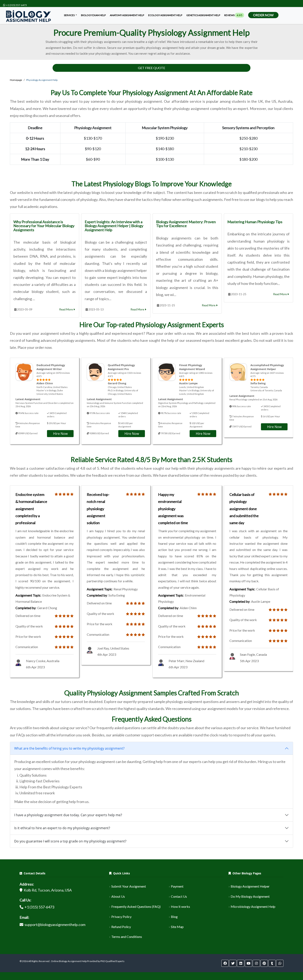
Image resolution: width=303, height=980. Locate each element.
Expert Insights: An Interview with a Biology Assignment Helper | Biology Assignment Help (114, 225)
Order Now (263, 15)
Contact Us (179, 896)
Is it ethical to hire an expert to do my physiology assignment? (62, 828)
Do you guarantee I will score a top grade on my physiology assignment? (70, 841)
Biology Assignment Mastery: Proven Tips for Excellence (186, 223)
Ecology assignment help (165, 15)
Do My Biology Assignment (250, 896)
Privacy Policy (121, 917)
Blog (174, 917)
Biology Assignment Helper (250, 886)
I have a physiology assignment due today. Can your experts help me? (68, 815)
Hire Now (60, 433)
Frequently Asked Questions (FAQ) (136, 906)
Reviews (233, 15)
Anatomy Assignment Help (127, 15)
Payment (177, 886)
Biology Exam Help (93, 15)
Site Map (177, 927)
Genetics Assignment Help (203, 15)
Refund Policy (121, 927)
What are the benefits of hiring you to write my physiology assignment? (69, 748)
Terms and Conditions (126, 937)
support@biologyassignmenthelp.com (55, 924)
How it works (180, 906)
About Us (118, 896)
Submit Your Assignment (128, 886)
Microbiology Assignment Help (253, 906)
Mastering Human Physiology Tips (254, 221)
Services (69, 15)
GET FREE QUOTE (151, 68)
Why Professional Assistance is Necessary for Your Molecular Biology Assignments (43, 225)
